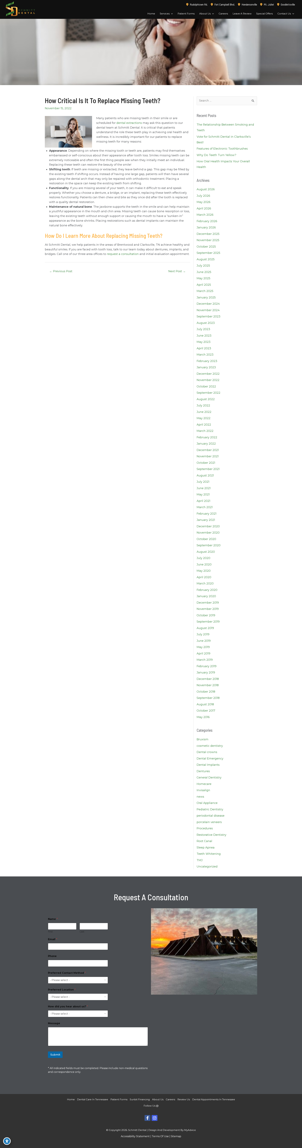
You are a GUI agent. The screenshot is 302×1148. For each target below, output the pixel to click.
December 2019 (208, 602)
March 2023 (205, 354)
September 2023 (208, 316)
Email (52, 939)
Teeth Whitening (209, 854)
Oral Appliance (207, 803)
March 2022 (205, 431)
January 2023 (206, 367)
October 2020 (206, 539)
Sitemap (176, 1136)
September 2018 (208, 698)
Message (54, 1023)
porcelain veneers (209, 822)
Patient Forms (118, 1099)
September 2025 (208, 253)
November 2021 (208, 456)
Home (71, 1099)
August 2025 (206, 259)
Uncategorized (207, 866)
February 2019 (206, 666)
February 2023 (207, 361)
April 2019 (203, 653)
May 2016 (203, 717)
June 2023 (204, 335)
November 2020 (208, 532)
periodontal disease (210, 815)
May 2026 (203, 202)
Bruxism (202, 739)
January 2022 (206, 443)
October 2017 (206, 710)
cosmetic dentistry (210, 746)
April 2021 (203, 501)
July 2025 (203, 265)
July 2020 (203, 558)
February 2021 (206, 513)
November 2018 (208, 685)
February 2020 (207, 590)
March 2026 (205, 214)
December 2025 (208, 234)
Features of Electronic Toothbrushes (222, 148)
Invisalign (203, 790)
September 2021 (208, 469)
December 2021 (208, 450)
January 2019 (206, 672)
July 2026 (203, 195)
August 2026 (206, 189)
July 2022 (203, 405)
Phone (52, 956)
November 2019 (208, 609)
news (200, 796)
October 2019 (206, 615)
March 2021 (205, 507)
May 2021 (203, 494)
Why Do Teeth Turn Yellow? (216, 155)
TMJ (200, 860)
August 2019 (205, 628)
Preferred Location (62, 989)
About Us (157, 1099)
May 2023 (203, 342)
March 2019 (205, 660)
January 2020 (206, 596)
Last (82, 931)
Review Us (183, 1099)
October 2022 (206, 386)
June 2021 (204, 488)
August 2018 (205, 704)
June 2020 (204, 564)
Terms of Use (160, 1136)
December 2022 (208, 373)
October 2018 (206, 691)
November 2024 (208, 310)
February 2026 (207, 221)
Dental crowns (207, 752)
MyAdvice (190, 1130)
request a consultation (123, 254)
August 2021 (205, 475)
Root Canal (204, 841)
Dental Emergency (210, 758)
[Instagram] (154, 1118)
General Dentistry (209, 777)
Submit (55, 1054)
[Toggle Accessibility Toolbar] (7, 1141)
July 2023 (203, 329)
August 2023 (206, 323)
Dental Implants (208, 765)
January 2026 (206, 227)
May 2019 (203, 647)
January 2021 (206, 520)
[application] (171, 13)
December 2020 (208, 526)
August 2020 (206, 552)
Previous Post (60, 271)
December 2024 (208, 303)
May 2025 (203, 278)
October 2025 (206, 246)
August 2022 (206, 399)
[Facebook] (147, 1118)
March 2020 (205, 583)
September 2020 (209, 545)
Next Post (177, 271)
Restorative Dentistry (211, 835)
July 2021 (203, 482)
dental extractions (129, 123)
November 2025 (208, 240)
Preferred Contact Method (67, 972)
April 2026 (204, 208)
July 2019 (203, 634)
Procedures (205, 828)
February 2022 (207, 437)
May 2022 (203, 418)
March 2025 (205, 291)
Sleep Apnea (206, 847)
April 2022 (204, 424)
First (50, 931)
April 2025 (204, 284)
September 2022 (208, 392)
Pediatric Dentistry (210, 809)
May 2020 (204, 571)
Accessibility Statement (135, 1136)
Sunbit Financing (140, 1099)
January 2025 (206, 297)
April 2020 (204, 577)
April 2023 (204, 348)
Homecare (204, 784)
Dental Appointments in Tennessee (213, 1099)
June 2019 (204, 641)
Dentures (203, 771)
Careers (170, 1099)
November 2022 (208, 380)
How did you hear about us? (68, 1006)
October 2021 (206, 463)
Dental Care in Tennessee (92, 1099)
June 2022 (204, 412)
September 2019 (208, 621)
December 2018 (208, 679)
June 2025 (204, 272)
